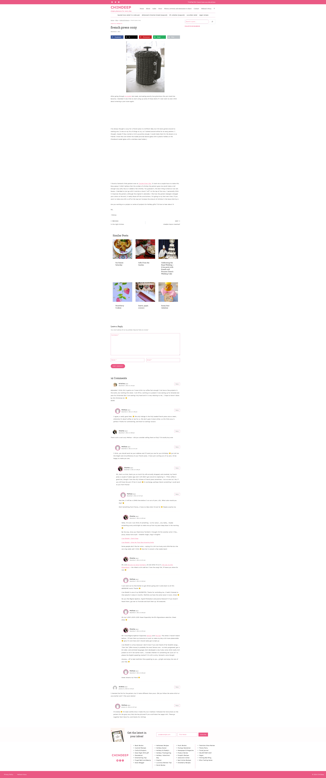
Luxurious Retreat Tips (164, 762)
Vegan (201, 755)
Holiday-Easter (161, 748)
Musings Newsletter (184, 748)
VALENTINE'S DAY (205, 753)
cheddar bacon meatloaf (171, 222)
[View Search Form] (214, 9)
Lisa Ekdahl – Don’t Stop (130, 538)
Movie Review (160, 765)
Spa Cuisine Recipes (184, 760)
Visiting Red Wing (205, 758)
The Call (158, 635)
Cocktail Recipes (140, 748)
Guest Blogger (139, 762)
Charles (121, 431)
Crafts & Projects (124, 20)
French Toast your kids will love (206, 2)
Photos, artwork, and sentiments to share (177, 9)
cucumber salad (192, 15)
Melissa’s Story (206, 9)
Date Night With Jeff (142, 753)
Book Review (139, 745)
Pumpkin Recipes (183, 755)
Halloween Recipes (162, 745)
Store (160, 9)
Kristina (122, 384)
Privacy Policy (8, 774)
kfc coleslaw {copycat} (177, 15)
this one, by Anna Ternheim (136, 565)
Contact (196, 9)
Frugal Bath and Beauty (143, 760)
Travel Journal (203, 750)
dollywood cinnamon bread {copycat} (154, 15)
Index (154, 9)
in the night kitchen (117, 222)
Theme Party (203, 748)
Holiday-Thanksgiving (163, 753)
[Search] (212, 22)
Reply (177, 384)
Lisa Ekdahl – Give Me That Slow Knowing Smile (138, 542)
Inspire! (159, 760)
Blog (117, 20)
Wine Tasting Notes (205, 760)
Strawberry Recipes (184, 762)
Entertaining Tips (141, 758)
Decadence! (139, 755)
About (148, 9)
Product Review (183, 753)
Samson (149, 635)
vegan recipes (203, 15)
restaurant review (183, 758)
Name (113, 360)
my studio (128, 96)
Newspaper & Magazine (186, 750)
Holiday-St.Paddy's (162, 750)
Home (142, 9)
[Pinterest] (115, 2)
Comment (115, 335)
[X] (163, 774)
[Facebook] (112, 2)
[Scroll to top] (322, 771)
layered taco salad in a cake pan (129, 15)
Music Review (182, 745)
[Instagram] (118, 2)
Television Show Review (207, 745)
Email (149, 360)
